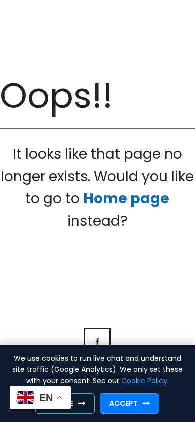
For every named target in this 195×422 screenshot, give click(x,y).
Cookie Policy (145, 381)
